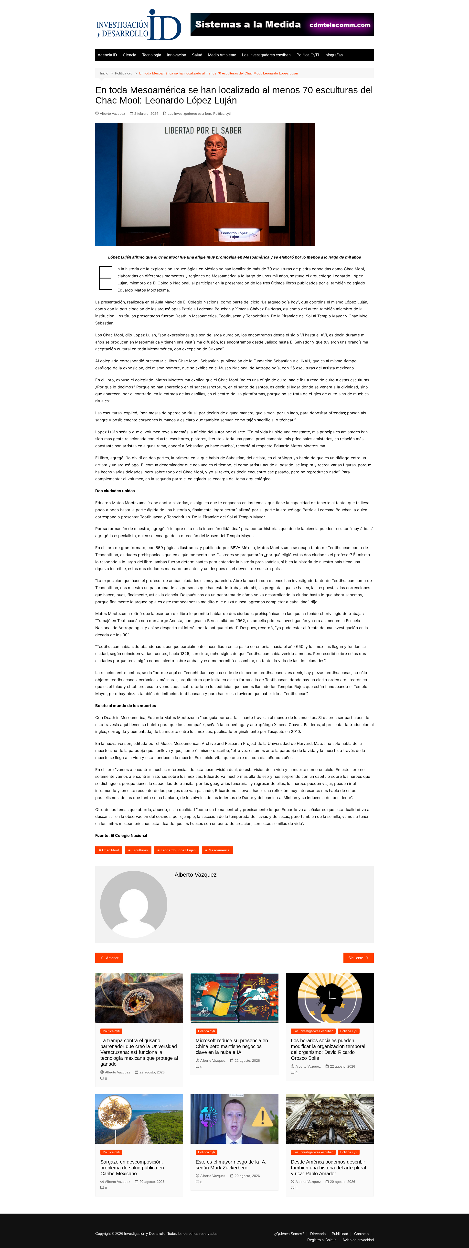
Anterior (112, 958)
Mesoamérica (219, 850)
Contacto (361, 1234)
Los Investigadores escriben (266, 55)
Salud (197, 55)
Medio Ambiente (222, 55)
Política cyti (222, 113)
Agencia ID (107, 55)
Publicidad (340, 1234)
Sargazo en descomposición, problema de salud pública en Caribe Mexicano (132, 1167)
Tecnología (151, 55)
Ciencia (129, 55)
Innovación (176, 55)
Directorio (318, 1234)
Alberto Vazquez (112, 113)
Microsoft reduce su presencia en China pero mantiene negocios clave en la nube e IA (232, 1046)
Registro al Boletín (321, 1240)
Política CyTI (308, 55)
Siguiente (355, 958)
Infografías (334, 55)
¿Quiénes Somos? (289, 1234)
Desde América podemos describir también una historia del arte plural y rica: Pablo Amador (328, 1167)
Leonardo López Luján (178, 850)
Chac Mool (110, 850)
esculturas (140, 850)
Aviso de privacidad (358, 1240)
